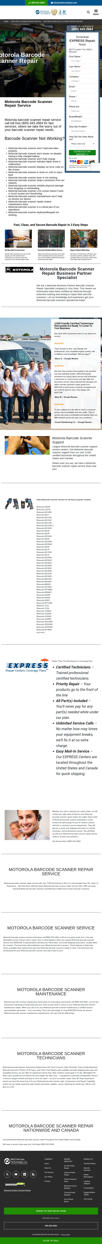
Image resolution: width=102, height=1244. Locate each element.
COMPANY (48, 1159)
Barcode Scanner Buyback (70, 1187)
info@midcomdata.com (65, 3)
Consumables (89, 1188)
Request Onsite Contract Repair (17, 1190)
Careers (47, 1181)
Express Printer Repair (69, 1174)
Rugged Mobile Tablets (89, 1194)
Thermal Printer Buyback (69, 1194)
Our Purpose (49, 1172)
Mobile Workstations (88, 1176)
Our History (48, 1177)
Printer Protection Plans (70, 1180)
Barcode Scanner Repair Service (26, 21)
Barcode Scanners (87, 1169)
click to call (51, 1241)
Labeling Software (87, 1182)
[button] (96, 11)
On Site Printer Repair (69, 1167)
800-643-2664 (38, 3)
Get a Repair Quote (68, 1200)
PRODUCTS (88, 1159)
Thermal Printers (90, 1164)
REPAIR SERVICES (68, 1160)
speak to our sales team (51, 1211)
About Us (47, 1168)
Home (6, 21)
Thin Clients (88, 1199)
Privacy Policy (65, 1235)
